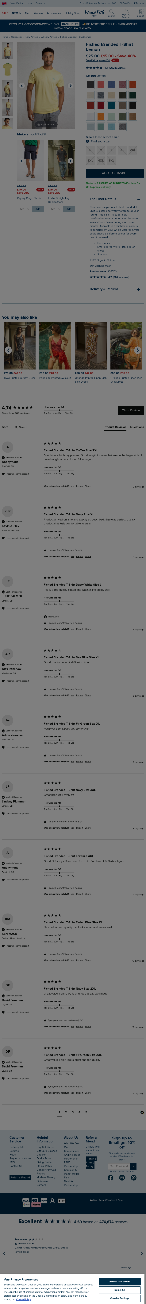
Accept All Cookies (119, 1281)
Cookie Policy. (23, 1299)
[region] (72, 1289)
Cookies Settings (119, 1298)
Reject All (119, 1289)
